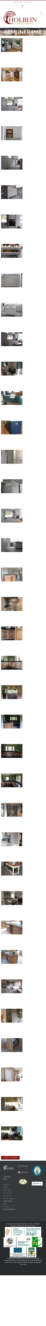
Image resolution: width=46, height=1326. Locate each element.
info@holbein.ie (28, 2)
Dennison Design (30, 1226)
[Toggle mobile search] (41, 14)
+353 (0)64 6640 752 (8, 1201)
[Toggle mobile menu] (41, 12)
